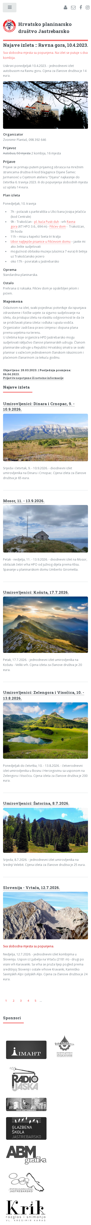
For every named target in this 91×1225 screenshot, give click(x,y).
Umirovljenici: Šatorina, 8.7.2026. (36, 803)
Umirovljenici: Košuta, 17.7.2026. (36, 592)
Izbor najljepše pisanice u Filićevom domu (41, 241)
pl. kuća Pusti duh (46, 222)
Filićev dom (58, 226)
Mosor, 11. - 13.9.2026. (23, 500)
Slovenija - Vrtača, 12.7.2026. (31, 887)
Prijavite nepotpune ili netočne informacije (33, 378)
